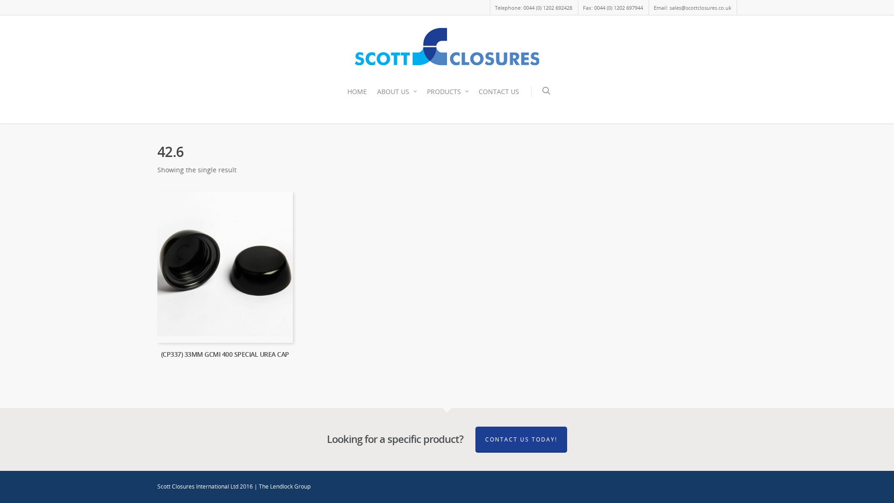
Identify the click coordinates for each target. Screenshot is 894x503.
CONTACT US (499, 91)
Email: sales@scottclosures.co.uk (692, 7)
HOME (357, 91)
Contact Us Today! (521, 439)
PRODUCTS (444, 91)
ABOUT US (393, 91)
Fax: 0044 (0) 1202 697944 (613, 7)
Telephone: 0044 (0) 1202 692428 (533, 7)
